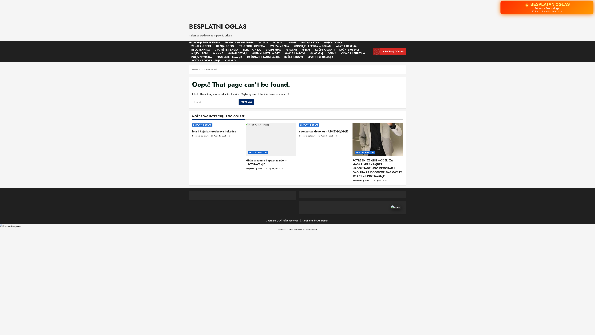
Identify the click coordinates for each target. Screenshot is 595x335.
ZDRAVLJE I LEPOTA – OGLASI (312, 46)
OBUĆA (332, 53)
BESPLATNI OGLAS (218, 26)
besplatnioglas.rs (200, 135)
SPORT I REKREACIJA (320, 57)
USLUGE (292, 42)
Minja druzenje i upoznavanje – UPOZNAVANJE (266, 162)
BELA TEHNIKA (200, 49)
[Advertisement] (93, 9)
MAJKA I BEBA (200, 53)
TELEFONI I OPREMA (252, 46)
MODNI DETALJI (237, 53)
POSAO (277, 42)
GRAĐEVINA (273, 49)
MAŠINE (218, 53)
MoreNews (307, 220)
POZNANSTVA (310, 42)
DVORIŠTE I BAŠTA (226, 49)
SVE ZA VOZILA (279, 46)
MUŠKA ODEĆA (333, 42)
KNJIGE (306, 49)
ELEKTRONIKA (252, 49)
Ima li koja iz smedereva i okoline (214, 132)
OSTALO (230, 60)
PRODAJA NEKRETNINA (239, 42)
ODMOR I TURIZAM (353, 53)
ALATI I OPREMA (346, 46)
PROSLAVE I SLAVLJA (229, 57)
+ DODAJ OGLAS (393, 51)
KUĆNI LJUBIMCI (349, 49)
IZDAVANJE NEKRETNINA (204, 42)
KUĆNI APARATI (325, 49)
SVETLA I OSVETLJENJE (205, 60)
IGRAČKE (291, 49)
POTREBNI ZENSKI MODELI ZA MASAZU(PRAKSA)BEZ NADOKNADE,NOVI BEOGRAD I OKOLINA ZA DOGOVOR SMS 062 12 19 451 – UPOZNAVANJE (377, 168)
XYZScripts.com (311, 229)
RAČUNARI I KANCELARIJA (263, 57)
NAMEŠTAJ (316, 53)
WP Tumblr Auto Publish (287, 229)
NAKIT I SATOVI (295, 53)
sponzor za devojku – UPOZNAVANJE (323, 132)
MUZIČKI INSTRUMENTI (266, 53)
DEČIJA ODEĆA (225, 46)
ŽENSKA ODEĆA (201, 46)
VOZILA (263, 42)
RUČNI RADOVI (293, 57)
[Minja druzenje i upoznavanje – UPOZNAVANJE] (271, 139)
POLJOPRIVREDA (201, 57)
